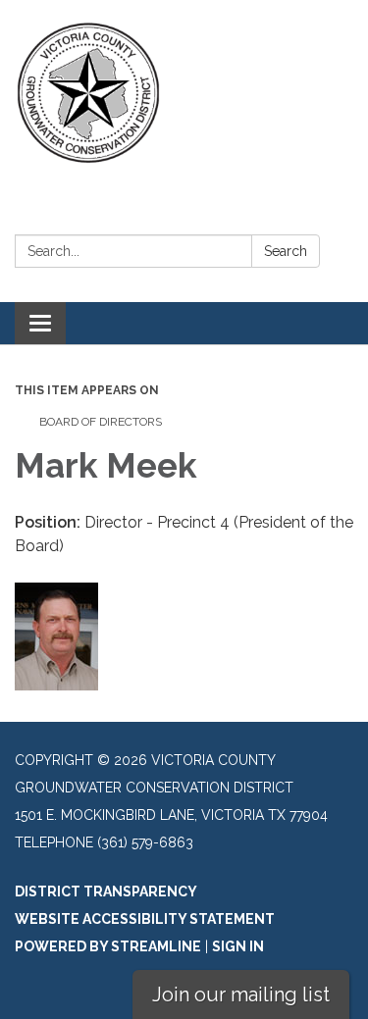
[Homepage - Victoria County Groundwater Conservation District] (184, 93)
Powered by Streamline (108, 946)
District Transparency (106, 891)
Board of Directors (100, 422)
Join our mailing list (241, 994)
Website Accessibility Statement (145, 919)
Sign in (238, 946)
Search (285, 251)
